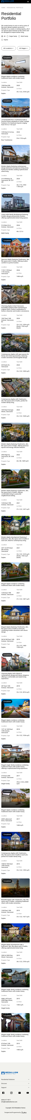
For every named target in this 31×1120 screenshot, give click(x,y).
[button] (15, 1079)
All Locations (7, 48)
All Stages (22, 48)
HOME (3, 7)
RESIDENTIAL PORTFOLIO (15, 7)
